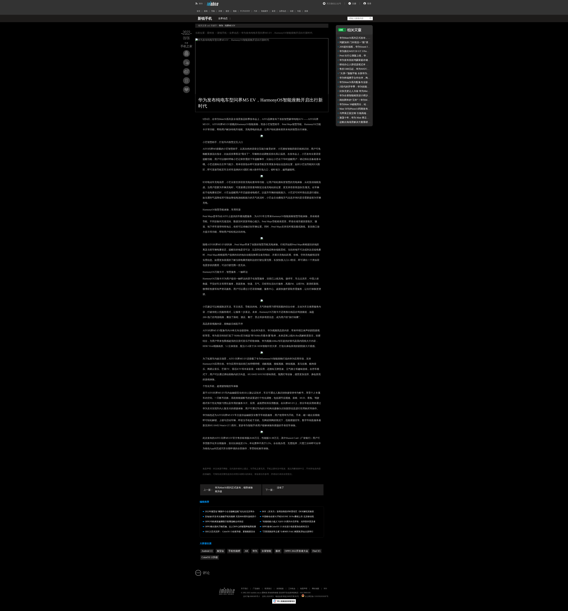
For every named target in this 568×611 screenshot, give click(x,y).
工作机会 (291, 589)
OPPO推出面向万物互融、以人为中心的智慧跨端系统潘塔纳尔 (233, 526)
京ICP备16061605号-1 (251, 596)
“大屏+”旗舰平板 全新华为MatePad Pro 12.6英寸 (364, 73)
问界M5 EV (230, 26)
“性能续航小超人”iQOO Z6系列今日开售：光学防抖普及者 (288, 521)
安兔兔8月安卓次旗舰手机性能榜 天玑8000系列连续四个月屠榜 (234, 516)
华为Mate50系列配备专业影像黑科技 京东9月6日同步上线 (369, 82)
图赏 (227, 11)
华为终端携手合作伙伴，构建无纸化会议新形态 (364, 78)
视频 (235, 11)
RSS (201, 4)
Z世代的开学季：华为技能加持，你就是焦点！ (363, 86)
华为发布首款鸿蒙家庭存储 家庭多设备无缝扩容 (364, 60)
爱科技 (210, 33)
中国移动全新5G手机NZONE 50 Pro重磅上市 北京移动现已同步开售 (293, 516)
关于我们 (244, 589)
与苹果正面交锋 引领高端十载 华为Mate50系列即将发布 (368, 113)
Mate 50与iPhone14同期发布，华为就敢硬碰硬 (363, 109)
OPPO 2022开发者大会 (296, 551)
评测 (220, 11)
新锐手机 (222, 33)
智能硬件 (264, 11)
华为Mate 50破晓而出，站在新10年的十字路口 (363, 104)
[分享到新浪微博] (186, 71)
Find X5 (316, 551)
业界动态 (282, 11)
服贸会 (220, 551)
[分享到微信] (186, 62)
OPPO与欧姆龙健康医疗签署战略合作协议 (224, 521)
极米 (278, 551)
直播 (306, 11)
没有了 (280, 487)
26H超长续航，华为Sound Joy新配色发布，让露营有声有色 (370, 46)
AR (246, 551)
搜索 (370, 18)
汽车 (255, 11)
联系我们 (268, 589)
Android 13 (207, 551)
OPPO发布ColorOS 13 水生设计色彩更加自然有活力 (285, 526)
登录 (369, 4)
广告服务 (256, 589)
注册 (354, 4)
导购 (213, 11)
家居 (273, 11)
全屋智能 (266, 551)
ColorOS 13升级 (210, 557)
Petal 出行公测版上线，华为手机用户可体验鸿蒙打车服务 (369, 55)
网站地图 (315, 589)
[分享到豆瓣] (186, 80)
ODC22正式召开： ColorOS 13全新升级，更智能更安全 (230, 532)
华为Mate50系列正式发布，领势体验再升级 (234, 489)
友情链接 (280, 589)
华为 (221, 26)
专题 (299, 11)
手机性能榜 (234, 551)
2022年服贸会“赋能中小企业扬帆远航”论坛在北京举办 (229, 511)
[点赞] (186, 89)
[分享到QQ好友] (186, 53)
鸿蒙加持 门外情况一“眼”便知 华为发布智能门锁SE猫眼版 (369, 42)
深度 (291, 11)
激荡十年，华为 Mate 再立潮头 (355, 117)
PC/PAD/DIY (245, 11)
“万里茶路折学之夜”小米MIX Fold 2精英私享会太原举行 (287, 532)
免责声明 (303, 589)
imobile (212, 3)
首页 (198, 11)
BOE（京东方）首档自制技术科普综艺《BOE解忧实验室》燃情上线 (293, 511)
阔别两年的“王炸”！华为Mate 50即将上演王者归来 (365, 100)
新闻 (206, 11)
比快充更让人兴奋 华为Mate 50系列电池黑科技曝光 (366, 91)
